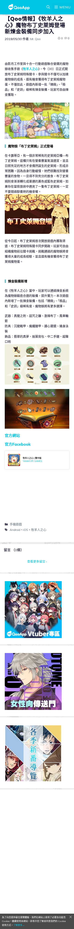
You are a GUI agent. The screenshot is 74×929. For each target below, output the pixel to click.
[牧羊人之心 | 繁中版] (37, 460)
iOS (25, 530)
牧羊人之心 (30, 69)
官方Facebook (18, 444)
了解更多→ (19, 925)
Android (15, 530)
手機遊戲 (16, 524)
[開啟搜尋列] (48, 7)
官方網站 (12, 435)
